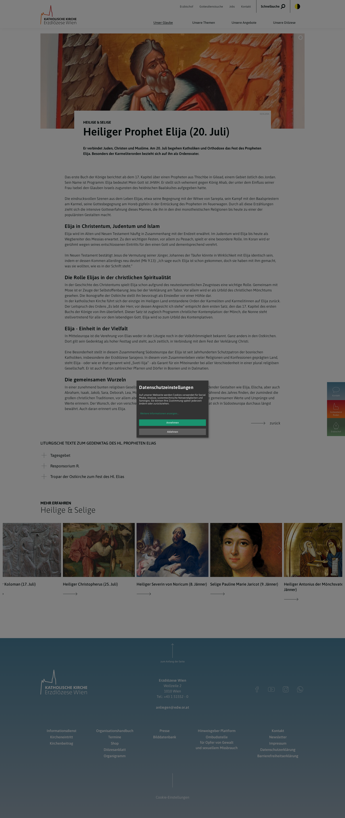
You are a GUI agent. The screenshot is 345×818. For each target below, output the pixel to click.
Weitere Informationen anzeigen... (159, 413)
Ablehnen (172, 431)
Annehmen (172, 422)
